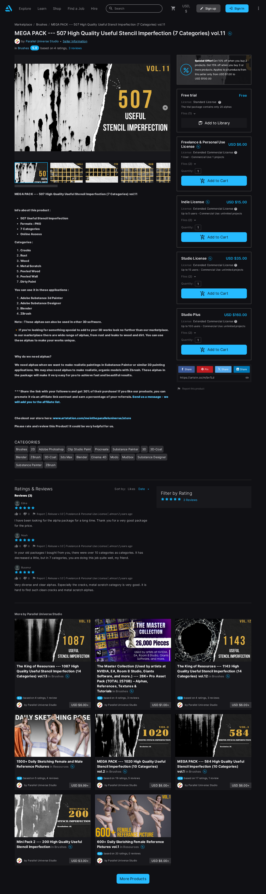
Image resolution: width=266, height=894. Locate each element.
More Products (133, 879)
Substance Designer (152, 457)
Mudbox (128, 457)
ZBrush (35, 457)
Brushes (23, 48)
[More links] (258, 8)
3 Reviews (190, 500)
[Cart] (173, 8)
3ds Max (66, 457)
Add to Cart (217, 180)
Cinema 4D (98, 457)
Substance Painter (125, 449)
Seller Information (75, 41)
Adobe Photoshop (51, 449)
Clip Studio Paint (79, 449)
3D (144, 449)
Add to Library (217, 123)
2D (33, 449)
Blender (21, 457)
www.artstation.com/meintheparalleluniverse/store (92, 418)
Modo (114, 457)
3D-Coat (156, 449)
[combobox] (134, 8)
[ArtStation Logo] (8, 8)
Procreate (102, 449)
